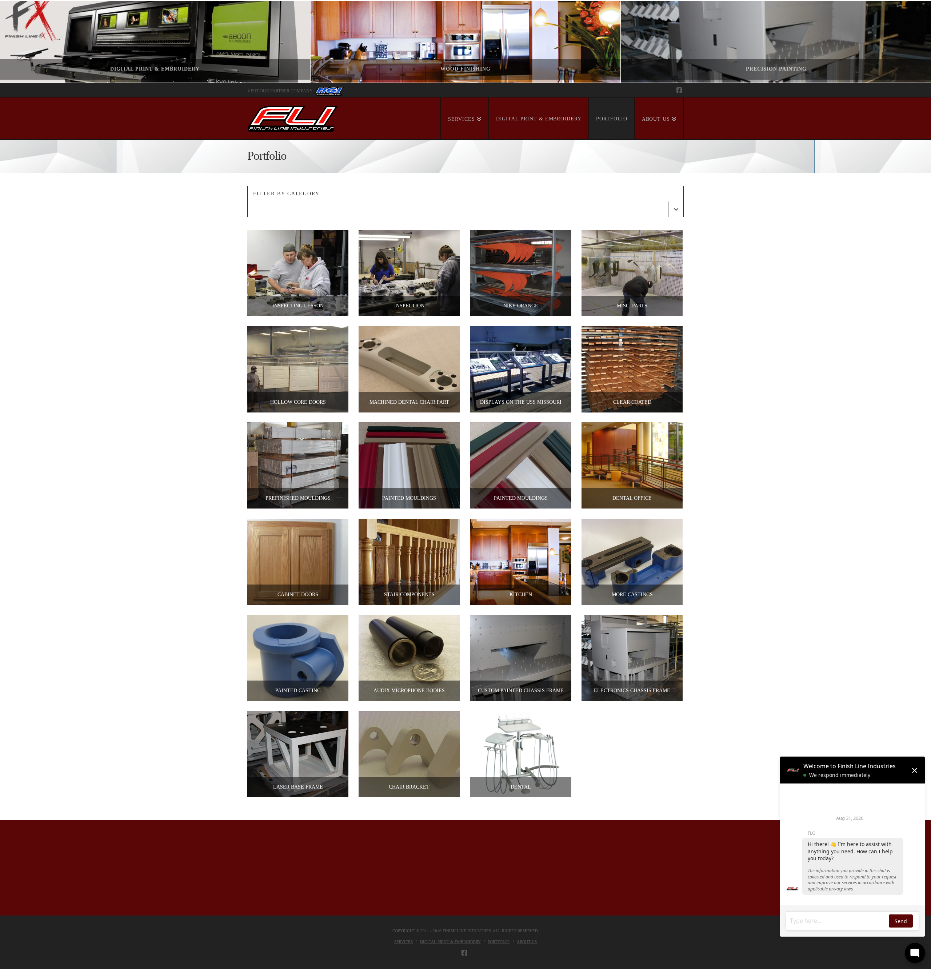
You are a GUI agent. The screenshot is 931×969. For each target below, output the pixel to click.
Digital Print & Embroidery (450, 942)
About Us (527, 942)
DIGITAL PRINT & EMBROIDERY (155, 69)
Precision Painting (776, 69)
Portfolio (499, 942)
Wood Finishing (465, 69)
